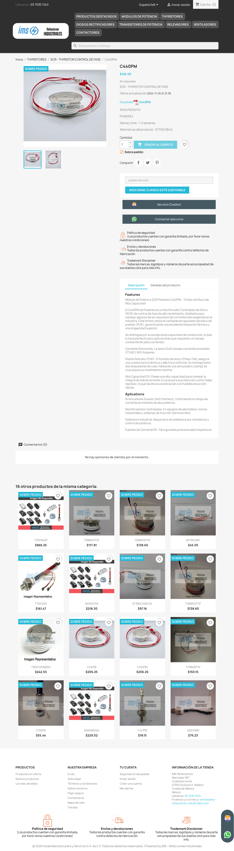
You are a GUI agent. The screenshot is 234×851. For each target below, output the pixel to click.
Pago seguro (76, 793)
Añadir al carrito (155, 144)
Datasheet (135, 102)
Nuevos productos (27, 779)
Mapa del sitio (76, 802)
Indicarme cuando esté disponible (157, 190)
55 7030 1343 (39, 5)
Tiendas (73, 807)
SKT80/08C (193, 540)
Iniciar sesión (128, 779)
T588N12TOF (91, 540)
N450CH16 (91, 603)
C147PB (142, 730)
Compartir (138, 162)
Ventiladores (205, 25)
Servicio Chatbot (169, 205)
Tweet (147, 162)
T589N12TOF (193, 603)
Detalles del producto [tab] (165, 285)
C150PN (41, 730)
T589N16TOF (142, 540)
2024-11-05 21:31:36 (159, 93)
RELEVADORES (178, 25)
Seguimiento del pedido (134, 774)
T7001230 (41, 603)
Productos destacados (96, 16)
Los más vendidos (27, 783)
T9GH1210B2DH (40, 667)
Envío (71, 774)
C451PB (91, 667)
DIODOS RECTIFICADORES (95, 25)
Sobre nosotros (78, 788)
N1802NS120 (91, 730)
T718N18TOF (193, 667)
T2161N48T (41, 540)
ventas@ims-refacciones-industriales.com (194, 801)
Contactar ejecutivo (169, 219)
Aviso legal (74, 779)
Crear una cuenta (131, 783)
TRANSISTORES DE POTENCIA (140, 25)
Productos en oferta (28, 774)
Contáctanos (76, 798)
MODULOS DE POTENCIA (139, 16)
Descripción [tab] (136, 285)
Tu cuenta (128, 767)
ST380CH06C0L (142, 603)
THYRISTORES (172, 16)
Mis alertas (126, 788)
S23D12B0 (193, 730)
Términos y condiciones (82, 783)
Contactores (87, 33)
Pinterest (157, 162)
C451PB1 (142, 667)
